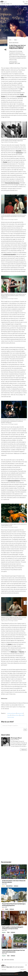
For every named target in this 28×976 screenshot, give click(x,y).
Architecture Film (20, 713)
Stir (10, 40)
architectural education (10, 254)
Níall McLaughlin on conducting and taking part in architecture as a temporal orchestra (12, 927)
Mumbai (5, 162)
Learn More (16, 974)
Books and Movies (13, 42)
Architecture (2, 3)
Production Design (10, 717)
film (21, 88)
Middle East (14, 651)
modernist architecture (14, 480)
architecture (19, 152)
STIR (26, 3)
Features (6, 909)
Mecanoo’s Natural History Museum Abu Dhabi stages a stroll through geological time (14, 904)
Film (11, 715)
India (2, 77)
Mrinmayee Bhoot (13, 62)
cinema (9, 644)
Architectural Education (11, 713)
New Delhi (18, 150)
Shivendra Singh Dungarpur (12, 182)
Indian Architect (16, 715)
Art (11, 3)
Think (15, 40)
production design (22, 96)
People (8, 932)
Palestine (21, 651)
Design (7, 3)
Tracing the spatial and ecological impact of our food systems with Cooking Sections (13, 951)
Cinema (8, 715)
